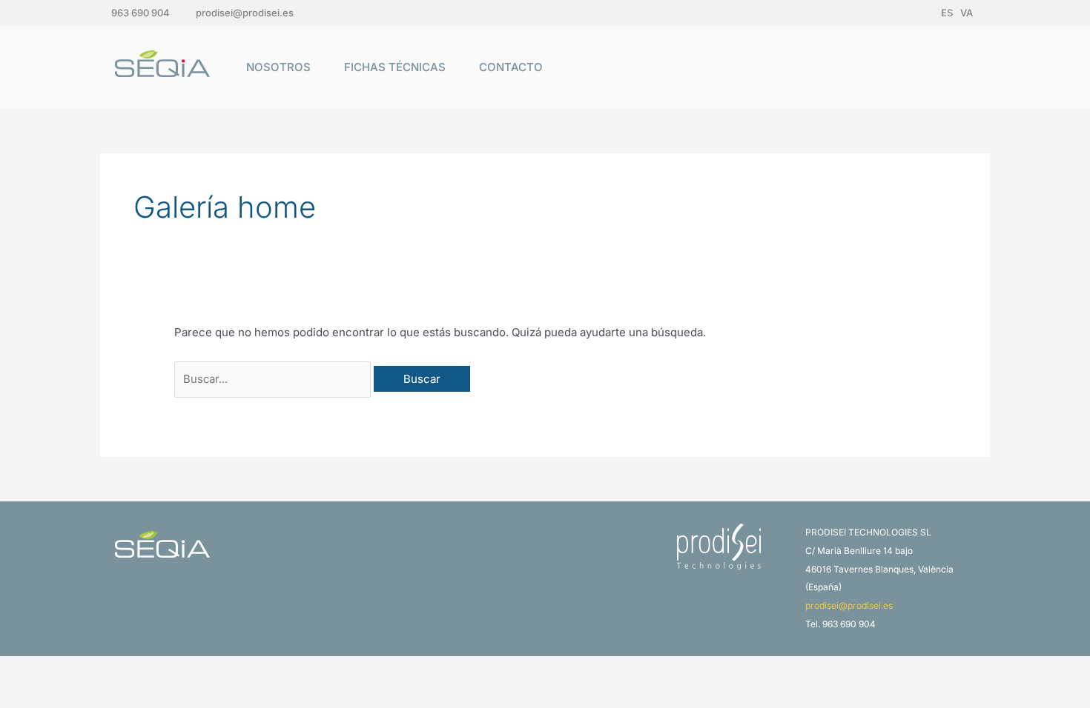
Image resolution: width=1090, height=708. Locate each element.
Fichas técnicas (395, 67)
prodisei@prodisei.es (245, 13)
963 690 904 (140, 13)
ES (947, 13)
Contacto (511, 67)
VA (966, 13)
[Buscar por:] (274, 379)
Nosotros (278, 67)
